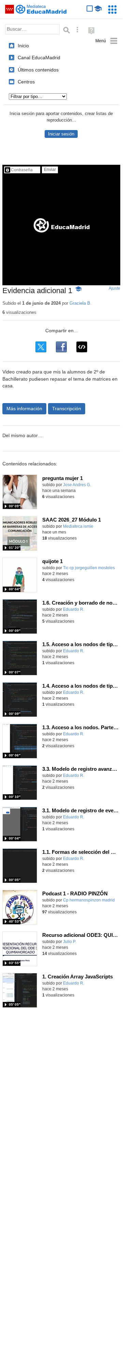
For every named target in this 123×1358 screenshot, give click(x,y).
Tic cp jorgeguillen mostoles (89, 568)
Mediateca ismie (78, 526)
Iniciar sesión (61, 134)
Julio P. (69, 942)
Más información (24, 408)
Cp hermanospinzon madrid (89, 900)
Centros (26, 81)
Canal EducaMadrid (39, 57)
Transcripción (66, 408)
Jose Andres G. (77, 485)
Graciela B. (81, 303)
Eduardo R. (73, 609)
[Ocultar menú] (106, 41)
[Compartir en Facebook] (61, 346)
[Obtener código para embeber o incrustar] (81, 346)
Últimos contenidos (38, 70)
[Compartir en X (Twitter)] (40, 346)
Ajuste (114, 288)
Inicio (23, 45)
